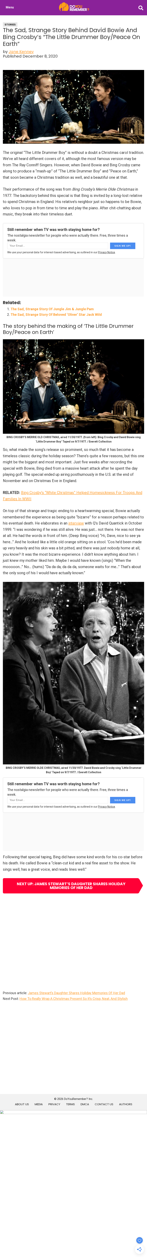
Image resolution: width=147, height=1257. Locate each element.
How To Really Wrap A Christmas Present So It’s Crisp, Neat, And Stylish (74, 999)
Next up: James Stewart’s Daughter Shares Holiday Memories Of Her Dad (71, 885)
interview (76, 523)
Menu (10, 7)
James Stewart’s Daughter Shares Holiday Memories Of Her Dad (76, 993)
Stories (10, 24)
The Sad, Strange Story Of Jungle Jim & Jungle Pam (52, 309)
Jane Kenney (21, 51)
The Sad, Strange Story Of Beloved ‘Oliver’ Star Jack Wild (56, 315)
